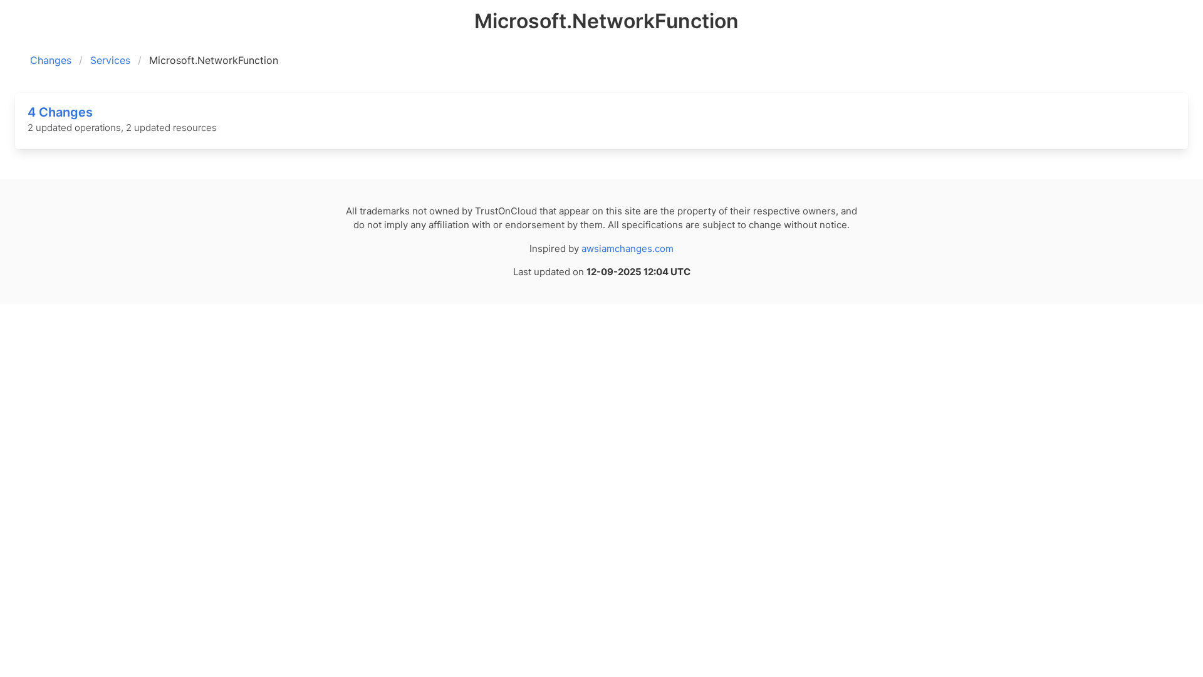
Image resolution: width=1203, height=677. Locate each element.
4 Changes (60, 112)
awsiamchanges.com (627, 249)
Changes (50, 60)
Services (110, 60)
